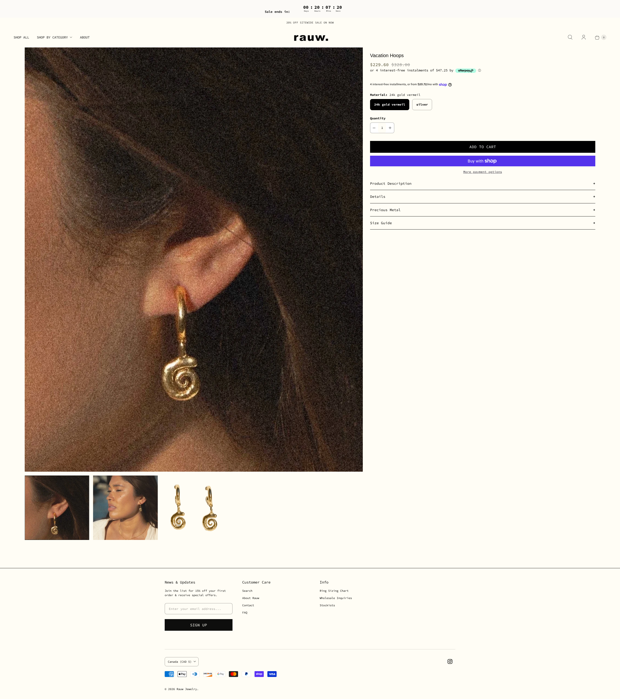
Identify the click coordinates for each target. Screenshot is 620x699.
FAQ (244, 612)
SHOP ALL (21, 37)
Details (377, 196)
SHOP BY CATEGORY (52, 37)
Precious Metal (385, 209)
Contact (248, 605)
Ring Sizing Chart (334, 590)
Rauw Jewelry (187, 689)
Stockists (327, 605)
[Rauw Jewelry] (310, 37)
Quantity (378, 118)
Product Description (390, 183)
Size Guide (381, 223)
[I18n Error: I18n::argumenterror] (57, 508)
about (85, 37)
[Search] (570, 37)
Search (247, 590)
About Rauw (250, 598)
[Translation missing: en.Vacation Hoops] (125, 508)
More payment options (482, 172)
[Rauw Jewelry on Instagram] (450, 661)
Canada (180, 661)
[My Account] (583, 37)
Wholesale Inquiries (336, 598)
